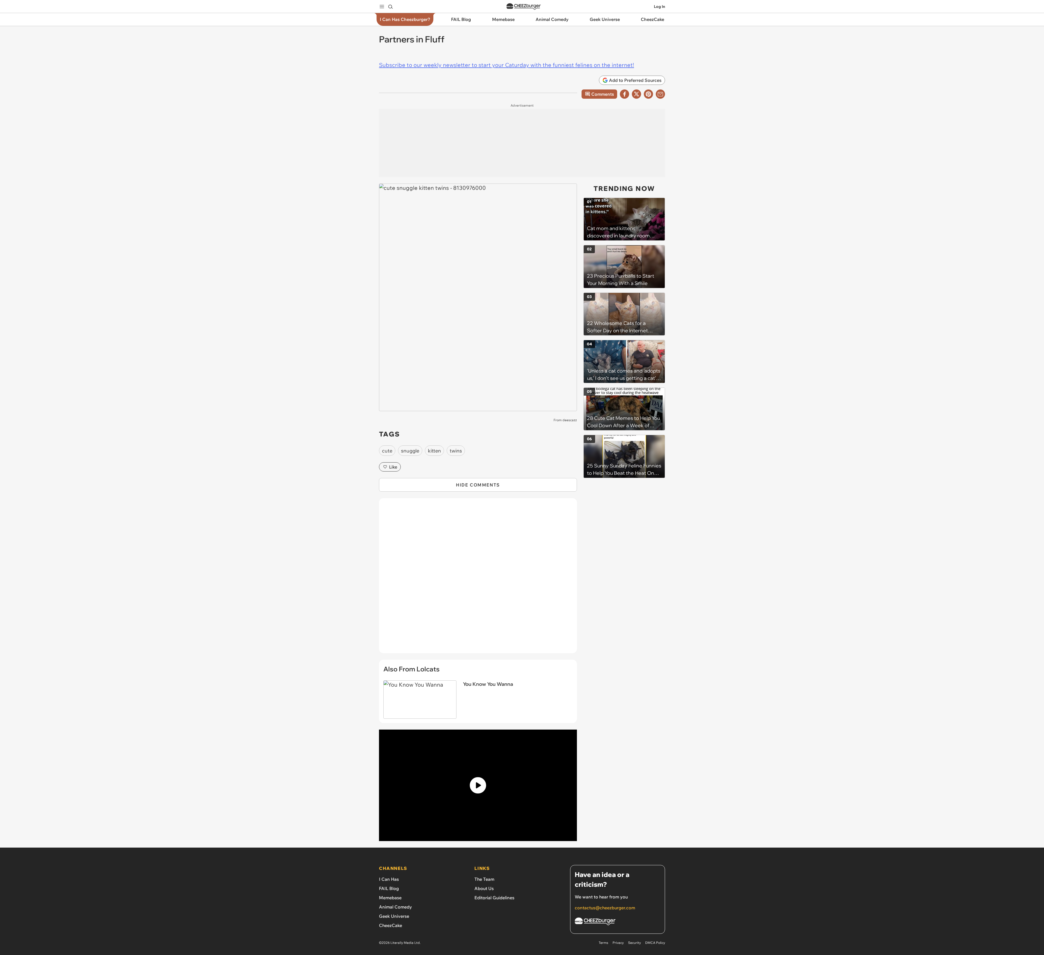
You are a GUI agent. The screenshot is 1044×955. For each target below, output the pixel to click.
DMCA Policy (655, 943)
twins (456, 451)
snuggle (410, 451)
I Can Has (389, 879)
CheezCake (390, 925)
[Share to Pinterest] (648, 94)
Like (393, 467)
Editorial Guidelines (494, 897)
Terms (603, 943)
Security (634, 943)
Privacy (618, 943)
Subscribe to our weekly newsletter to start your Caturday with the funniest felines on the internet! (506, 64)
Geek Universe (394, 916)
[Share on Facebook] (624, 94)
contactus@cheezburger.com (605, 907)
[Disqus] (478, 579)
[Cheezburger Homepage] (523, 6)
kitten (434, 451)
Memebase (390, 897)
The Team (484, 879)
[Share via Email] (660, 94)
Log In (659, 6)
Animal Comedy (395, 907)
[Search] (390, 6)
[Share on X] (636, 94)
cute (387, 451)
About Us (484, 888)
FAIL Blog (389, 888)
